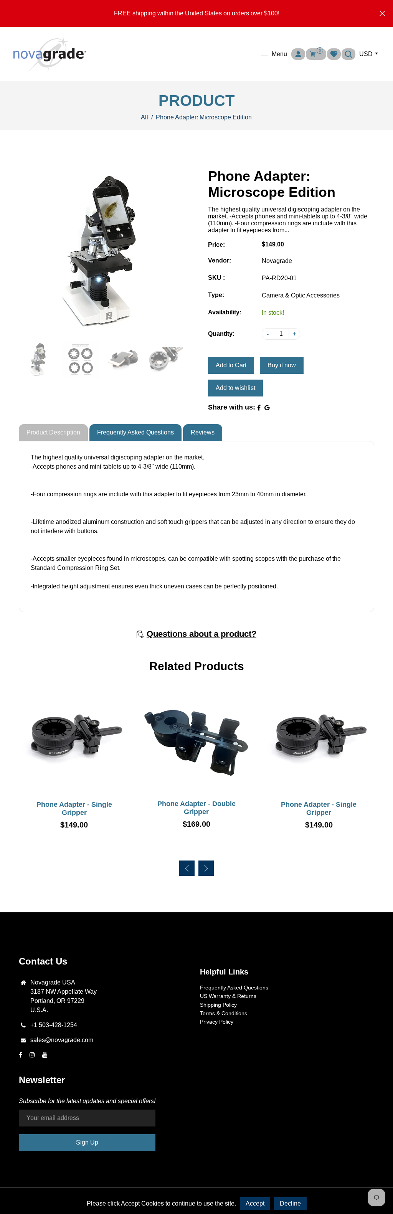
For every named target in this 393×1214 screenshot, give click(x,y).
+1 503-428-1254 (53, 1025)
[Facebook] (21, 1055)
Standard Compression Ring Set (75, 568)
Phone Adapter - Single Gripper (74, 808)
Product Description (53, 432)
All (144, 117)
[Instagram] (33, 1055)
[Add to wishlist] (74, 786)
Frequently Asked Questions (135, 432)
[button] (206, 868)
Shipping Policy (218, 1005)
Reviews (203, 432)
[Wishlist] (334, 54)
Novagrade (277, 261)
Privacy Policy (216, 1022)
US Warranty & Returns (228, 996)
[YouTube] (45, 1055)
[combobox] (367, 54)
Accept (255, 1203)
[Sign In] (298, 54)
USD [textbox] (366, 54)
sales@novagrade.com (61, 1040)
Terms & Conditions (223, 1013)
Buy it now (282, 365)
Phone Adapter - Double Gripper (196, 808)
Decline (290, 1203)
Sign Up (87, 1142)
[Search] (348, 54)
